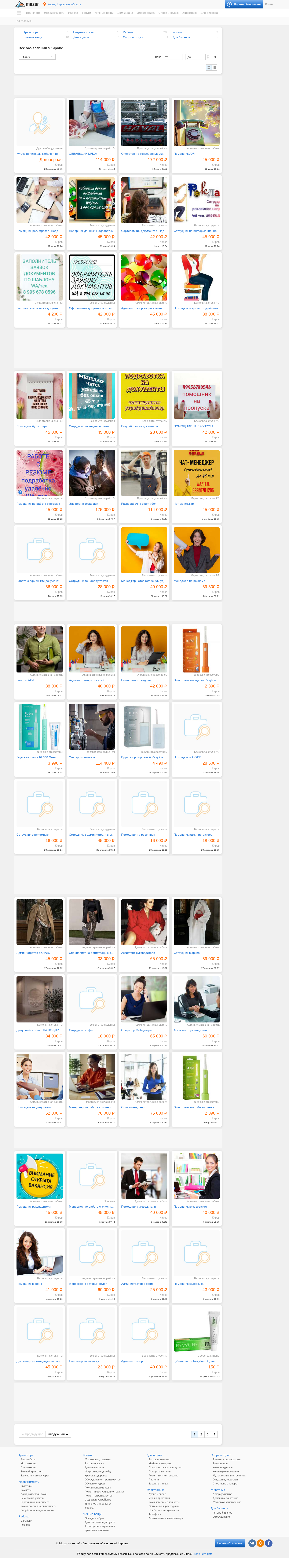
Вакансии (26, 1520)
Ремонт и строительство (163, 1475)
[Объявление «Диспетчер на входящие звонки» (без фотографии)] (40, 1330)
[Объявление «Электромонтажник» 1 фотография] (92, 727)
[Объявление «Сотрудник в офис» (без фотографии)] (92, 999)
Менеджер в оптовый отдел (88, 1283)
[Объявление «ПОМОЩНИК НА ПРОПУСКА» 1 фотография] (197, 396)
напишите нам (203, 1553)
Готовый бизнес (222, 1512)
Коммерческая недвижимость (38, 1506)
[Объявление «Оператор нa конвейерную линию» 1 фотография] (144, 123)
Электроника (146, 12)
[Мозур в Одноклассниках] (260, 1543)
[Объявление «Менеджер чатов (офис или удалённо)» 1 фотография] (144, 550)
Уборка (89, 1507)
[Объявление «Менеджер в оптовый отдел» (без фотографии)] (92, 1253)
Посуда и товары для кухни (165, 1467)
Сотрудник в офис (81, 1030)
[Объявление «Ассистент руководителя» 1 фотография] (144, 922)
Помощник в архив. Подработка (196, 308)
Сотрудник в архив (187, 952)
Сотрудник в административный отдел (92, 834)
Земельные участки (32, 1498)
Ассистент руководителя (138, 952)
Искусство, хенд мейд (98, 1471)
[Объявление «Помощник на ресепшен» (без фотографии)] (144, 804)
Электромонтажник (82, 757)
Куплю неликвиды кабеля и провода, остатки (40, 153)
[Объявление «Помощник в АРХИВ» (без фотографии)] (197, 727)
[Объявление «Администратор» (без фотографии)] (144, 1330)
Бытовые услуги (94, 1463)
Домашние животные (225, 1498)
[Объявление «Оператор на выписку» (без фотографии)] (92, 1330)
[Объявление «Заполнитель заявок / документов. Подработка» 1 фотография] (40, 277)
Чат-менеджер (184, 503)
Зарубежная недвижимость (37, 1510)
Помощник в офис (29, 1283)
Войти (269, 4)
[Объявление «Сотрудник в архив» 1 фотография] (197, 922)
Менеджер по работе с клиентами (92, 1107)
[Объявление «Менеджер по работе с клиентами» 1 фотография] (92, 1077)
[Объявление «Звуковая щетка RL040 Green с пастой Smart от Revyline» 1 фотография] (40, 727)
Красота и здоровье (97, 1530)
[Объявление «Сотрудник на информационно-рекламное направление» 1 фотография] (197, 200)
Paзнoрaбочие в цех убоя (139, 503)
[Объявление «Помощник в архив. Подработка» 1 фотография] (197, 277)
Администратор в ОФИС (33, 952)
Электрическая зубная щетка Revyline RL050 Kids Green (197, 1107)
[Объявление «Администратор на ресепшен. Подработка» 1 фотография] (144, 277)
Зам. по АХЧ (25, 680)
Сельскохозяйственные (227, 1502)
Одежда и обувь (94, 1518)
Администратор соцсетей (86, 680)
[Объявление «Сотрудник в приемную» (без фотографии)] (40, 804)
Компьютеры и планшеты (164, 1502)
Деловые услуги (94, 1467)
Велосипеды (220, 1463)
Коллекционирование (226, 1471)
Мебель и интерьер (160, 1463)
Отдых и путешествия (226, 1479)
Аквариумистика (222, 1494)
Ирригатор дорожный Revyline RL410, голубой (144, 757)
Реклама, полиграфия (98, 1487)
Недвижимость (54, 12)
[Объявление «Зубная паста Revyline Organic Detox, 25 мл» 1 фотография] (197, 1330)
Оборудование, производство (103, 1479)
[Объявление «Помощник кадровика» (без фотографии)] (197, 1253)
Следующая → (58, 1434)
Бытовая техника (159, 1459)
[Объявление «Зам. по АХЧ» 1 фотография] (40, 649)
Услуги (86, 12)
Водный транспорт (32, 1471)
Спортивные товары (225, 1483)
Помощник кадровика (189, 1283)
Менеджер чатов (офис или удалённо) (144, 580)
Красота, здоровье (96, 1475)
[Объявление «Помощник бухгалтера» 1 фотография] (40, 396)
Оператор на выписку (84, 1361)
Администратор (132, 1361)
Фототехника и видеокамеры (166, 1518)
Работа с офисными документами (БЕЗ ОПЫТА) (40, 580)
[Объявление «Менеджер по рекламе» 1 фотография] (197, 550)
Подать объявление (230, 1543)
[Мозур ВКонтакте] (252, 1543)
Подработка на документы (139, 426)
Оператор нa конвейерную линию (144, 153)
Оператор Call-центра (136, 1030)
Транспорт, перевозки (98, 1503)
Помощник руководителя (34, 1206)
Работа (73, 12)
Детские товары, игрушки (100, 1522)
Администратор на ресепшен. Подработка (144, 308)
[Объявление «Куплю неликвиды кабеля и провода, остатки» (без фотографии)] (40, 123)
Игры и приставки (159, 1498)
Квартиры (27, 1486)
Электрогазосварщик (83, 503)
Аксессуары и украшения (100, 1526)
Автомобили (28, 1459)
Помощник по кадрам (136, 680)
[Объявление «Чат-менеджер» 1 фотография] (197, 473)
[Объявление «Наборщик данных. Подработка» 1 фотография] (92, 200)
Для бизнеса (209, 12)
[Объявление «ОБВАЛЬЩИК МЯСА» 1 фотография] (92, 123)
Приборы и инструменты (164, 1510)
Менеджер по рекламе (189, 580)
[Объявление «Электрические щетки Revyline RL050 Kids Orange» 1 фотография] (197, 649)
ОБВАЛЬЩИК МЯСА (83, 153)
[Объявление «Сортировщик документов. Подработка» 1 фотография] (144, 200)
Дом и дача (125, 12)
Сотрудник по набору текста (88, 580)
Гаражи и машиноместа (35, 1502)
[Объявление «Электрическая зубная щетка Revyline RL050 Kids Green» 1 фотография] (197, 1077)
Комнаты (26, 1490)
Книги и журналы (223, 1467)
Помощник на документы (34, 1107)
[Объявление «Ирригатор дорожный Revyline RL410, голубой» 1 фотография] (144, 727)
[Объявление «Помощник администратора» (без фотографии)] (197, 804)
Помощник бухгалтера (32, 426)
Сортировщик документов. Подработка (144, 230)
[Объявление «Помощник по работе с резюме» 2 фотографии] (40, 473)
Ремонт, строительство (99, 1495)
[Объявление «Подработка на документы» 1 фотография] (144, 396)
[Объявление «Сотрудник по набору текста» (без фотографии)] (92, 550)
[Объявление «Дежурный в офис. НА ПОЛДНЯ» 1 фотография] (40, 999)
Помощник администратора (193, 834)
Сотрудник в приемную (33, 834)
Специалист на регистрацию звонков (92, 952)
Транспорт (33, 12)
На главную (24, 20)
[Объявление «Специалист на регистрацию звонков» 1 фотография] (92, 922)
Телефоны (155, 1514)
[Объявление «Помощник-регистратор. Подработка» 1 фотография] (40, 200)
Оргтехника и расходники (164, 1506)
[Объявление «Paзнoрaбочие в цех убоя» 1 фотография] (144, 473)
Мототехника (29, 1463)
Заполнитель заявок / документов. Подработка (40, 308)
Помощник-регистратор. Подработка (40, 230)
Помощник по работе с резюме (38, 503)
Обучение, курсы (95, 1483)
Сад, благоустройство (98, 1499)
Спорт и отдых (168, 12)
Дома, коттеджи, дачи (34, 1494)
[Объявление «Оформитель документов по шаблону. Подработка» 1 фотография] (92, 277)
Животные (189, 12)
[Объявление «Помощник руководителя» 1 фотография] (40, 1176)
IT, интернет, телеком (97, 1459)
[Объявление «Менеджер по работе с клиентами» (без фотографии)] (92, 1176)
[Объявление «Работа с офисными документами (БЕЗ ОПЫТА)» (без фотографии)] (40, 550)
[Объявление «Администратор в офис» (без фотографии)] (144, 1253)
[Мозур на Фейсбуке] (268, 1543)
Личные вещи (104, 12)
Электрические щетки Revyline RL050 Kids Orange (197, 680)
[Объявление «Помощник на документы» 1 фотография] (40, 1077)
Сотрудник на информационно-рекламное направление (197, 230)
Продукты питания (160, 1471)
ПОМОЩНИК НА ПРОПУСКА (193, 426)
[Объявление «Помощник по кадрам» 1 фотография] (144, 649)
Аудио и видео (157, 1494)
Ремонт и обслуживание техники (104, 1491)
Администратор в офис (137, 1283)
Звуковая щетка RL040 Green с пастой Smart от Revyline (40, 757)
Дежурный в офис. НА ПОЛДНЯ (38, 1030)
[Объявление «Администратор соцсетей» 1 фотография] (92, 649)
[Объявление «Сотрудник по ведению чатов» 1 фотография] (92, 396)
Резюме (25, 1524)
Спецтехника (29, 1467)
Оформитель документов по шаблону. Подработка (92, 308)
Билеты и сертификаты (227, 1459)
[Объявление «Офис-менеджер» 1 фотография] (144, 1077)
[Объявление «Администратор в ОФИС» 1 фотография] (40, 922)
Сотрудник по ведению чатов (89, 426)
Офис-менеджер (132, 1107)
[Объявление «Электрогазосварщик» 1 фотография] (92, 473)
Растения (154, 1479)
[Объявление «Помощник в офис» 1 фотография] (40, 1253)
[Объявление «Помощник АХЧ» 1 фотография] (197, 123)
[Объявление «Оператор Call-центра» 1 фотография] (144, 999)
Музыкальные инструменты (229, 1475)
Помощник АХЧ (184, 153)
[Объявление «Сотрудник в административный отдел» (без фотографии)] (92, 804)
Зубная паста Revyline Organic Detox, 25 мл (197, 1361)
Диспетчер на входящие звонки (38, 1361)
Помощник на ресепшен (138, 834)
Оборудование (222, 1516)
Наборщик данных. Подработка (91, 230)
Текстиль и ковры (159, 1483)
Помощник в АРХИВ (187, 757)
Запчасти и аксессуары (35, 1475)
